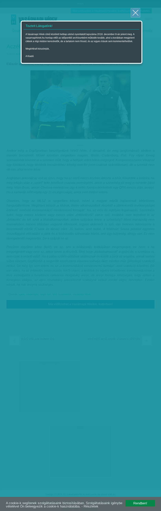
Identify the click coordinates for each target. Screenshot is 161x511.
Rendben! (140, 503)
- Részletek (89, 506)
